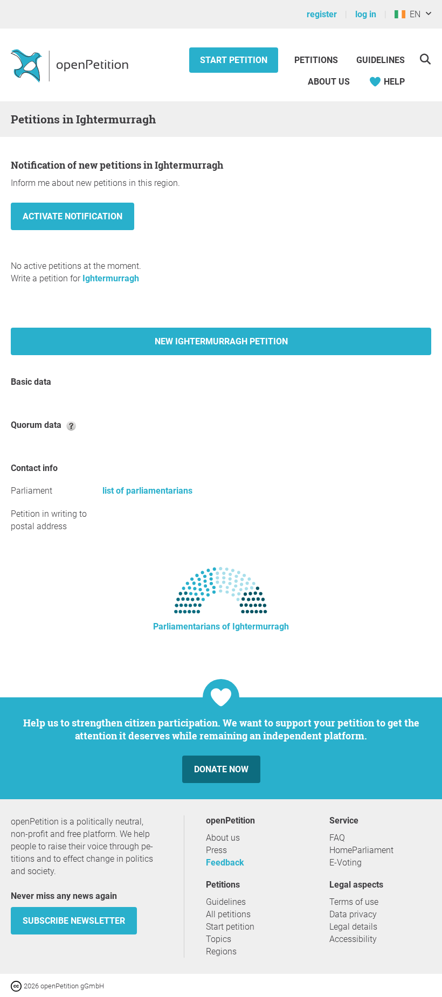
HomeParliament (361, 850)
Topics (218, 939)
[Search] (425, 59)
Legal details (353, 927)
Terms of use (353, 902)
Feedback (225, 862)
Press (216, 850)
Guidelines (380, 60)
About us (329, 82)
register (322, 14)
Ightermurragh (110, 278)
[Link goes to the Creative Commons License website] (17, 985)
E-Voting (345, 862)
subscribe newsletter (74, 921)
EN (412, 14)
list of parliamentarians (147, 491)
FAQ (337, 838)
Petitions (317, 60)
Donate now (221, 769)
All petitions (228, 914)
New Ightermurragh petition (221, 341)
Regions (221, 951)
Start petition (233, 60)
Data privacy (353, 914)
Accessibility (353, 939)
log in (365, 14)
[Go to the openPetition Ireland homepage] (71, 65)
